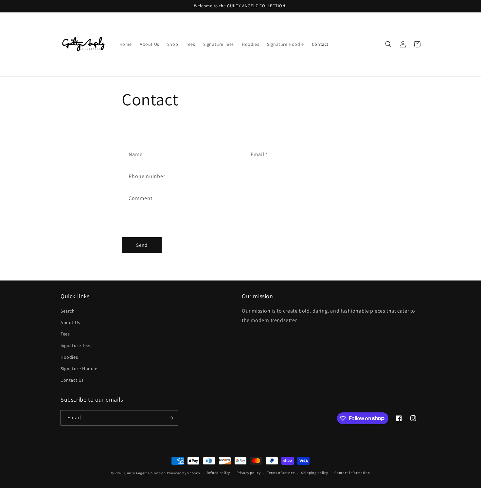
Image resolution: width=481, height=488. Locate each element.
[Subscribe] (171, 417)
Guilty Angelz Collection (145, 473)
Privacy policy (249, 472)
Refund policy (218, 472)
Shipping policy (314, 472)
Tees (65, 334)
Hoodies (69, 357)
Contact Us (72, 380)
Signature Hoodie (79, 368)
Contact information (352, 472)
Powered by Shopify (184, 473)
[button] (388, 44)
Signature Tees (76, 345)
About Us (70, 322)
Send (142, 245)
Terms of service (280, 472)
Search (68, 311)
